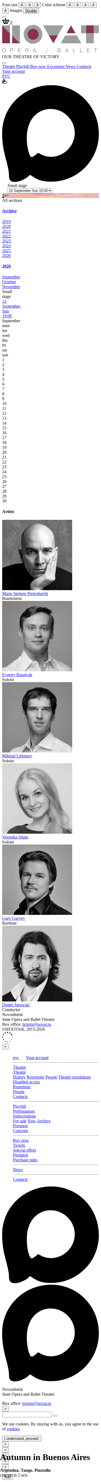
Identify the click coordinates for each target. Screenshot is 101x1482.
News (70, 66)
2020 (6, 226)
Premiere (20, 1125)
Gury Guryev (13, 918)
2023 (6, 241)
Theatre (9, 66)
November (11, 286)
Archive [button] (9, 211)
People (51, 1077)
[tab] (50, 211)
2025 (6, 250)
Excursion (56, 66)
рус (16, 1057)
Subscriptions (24, 1116)
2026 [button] (6, 266)
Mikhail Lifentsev (17, 756)
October (9, 282)
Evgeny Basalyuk (17, 674)
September (11, 277)
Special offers (24, 1150)
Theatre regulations (74, 1077)
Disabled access (26, 1082)
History (19, 1077)
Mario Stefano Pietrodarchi (25, 593)
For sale (19, 1121)
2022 (6, 236)
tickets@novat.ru (36, 1024)
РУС (6, 76)
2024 (6, 246)
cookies (13, 1429)
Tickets (19, 1145)
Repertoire (35, 1077)
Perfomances (24, 1111)
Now (31, 1121)
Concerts (20, 1130)
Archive (44, 1121)
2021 (6, 231)
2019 (6, 221)
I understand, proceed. (21, 1439)
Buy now (38, 66)
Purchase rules (25, 1160)
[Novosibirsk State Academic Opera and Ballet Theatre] (50, 52)
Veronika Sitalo (15, 837)
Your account (13, 71)
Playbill (23, 66)
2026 (6, 255)
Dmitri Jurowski (16, 1005)
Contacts (83, 66)
